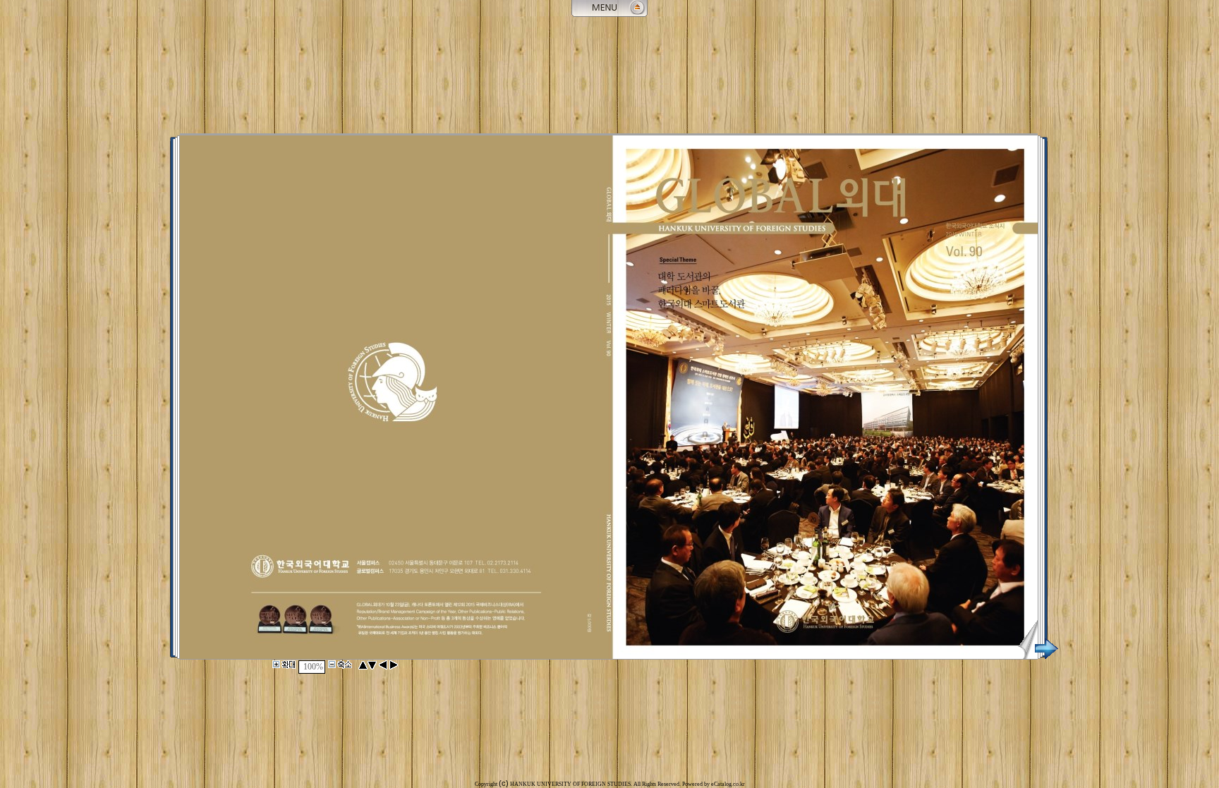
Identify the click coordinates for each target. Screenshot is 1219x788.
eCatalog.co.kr (728, 784)
